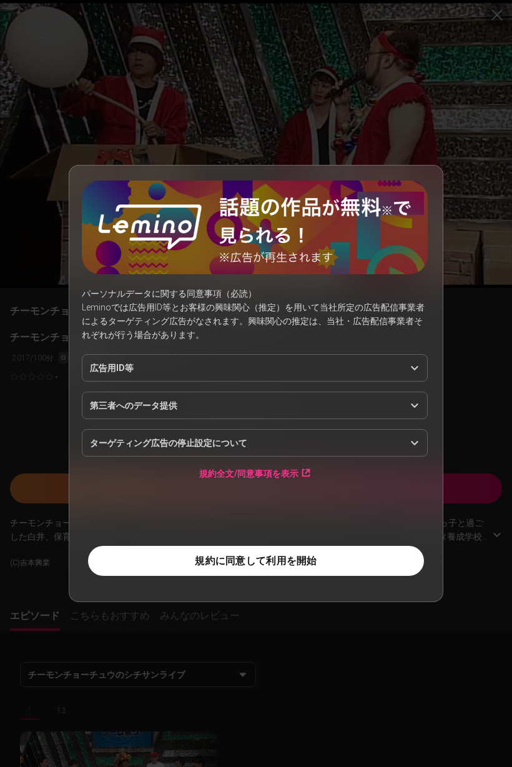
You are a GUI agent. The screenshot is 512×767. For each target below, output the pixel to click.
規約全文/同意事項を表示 (248, 473)
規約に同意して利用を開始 (256, 561)
